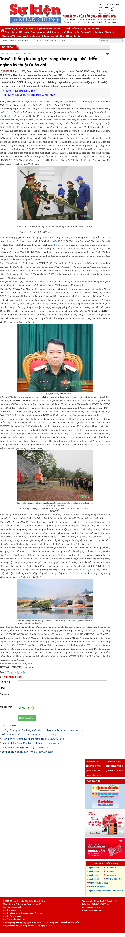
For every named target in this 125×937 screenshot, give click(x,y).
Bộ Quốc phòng (62, 245)
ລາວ (106, 8)
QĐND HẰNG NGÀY (94, 761)
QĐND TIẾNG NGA (93, 775)
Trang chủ (104, 5)
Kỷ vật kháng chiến (70, 32)
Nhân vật (58, 28)
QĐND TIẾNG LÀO (93, 771)
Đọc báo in (93, 781)
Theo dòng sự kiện (14, 28)
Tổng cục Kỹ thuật (16, 672)
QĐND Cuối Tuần (106, 11)
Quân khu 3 (94, 875)
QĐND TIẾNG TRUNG (114, 766)
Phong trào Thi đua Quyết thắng (83, 569)
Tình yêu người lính (40, 32)
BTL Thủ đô (114, 879)
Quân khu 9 (111, 875)
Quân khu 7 (111, 871)
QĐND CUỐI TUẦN (113, 761)
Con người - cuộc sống (92, 32)
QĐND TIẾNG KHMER (114, 771)
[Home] (2, 30)
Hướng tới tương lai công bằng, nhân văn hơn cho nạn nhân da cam (42, 730)
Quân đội (5, 112)
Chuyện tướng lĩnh (73, 28)
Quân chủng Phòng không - (106, 891)
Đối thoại (29, 28)
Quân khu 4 (94, 879)
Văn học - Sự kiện (31, 36)
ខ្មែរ (111, 8)
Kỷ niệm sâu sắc (91, 28)
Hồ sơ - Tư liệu (73, 36)
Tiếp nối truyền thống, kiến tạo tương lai (29, 734)
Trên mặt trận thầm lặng (53, 36)
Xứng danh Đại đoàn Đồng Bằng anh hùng (30, 743)
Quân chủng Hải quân (98, 883)
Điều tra (55, 32)
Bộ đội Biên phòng (97, 887)
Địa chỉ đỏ (109, 32)
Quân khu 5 (111, 868)
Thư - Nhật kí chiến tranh (17, 32)
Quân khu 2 (94, 871)
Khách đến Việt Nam (11, 36)
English (115, 5)
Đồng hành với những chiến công (26, 747)
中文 (101, 8)
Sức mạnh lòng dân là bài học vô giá (27, 751)
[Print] (107, 53)
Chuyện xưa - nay (43, 28)
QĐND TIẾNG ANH (93, 766)
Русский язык (105, 14)
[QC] (105, 822)
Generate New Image (32, 708)
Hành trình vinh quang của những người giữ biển (33, 738)
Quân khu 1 (94, 868)
